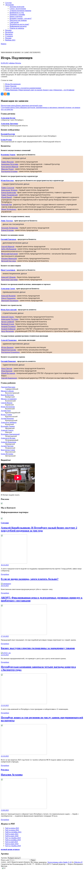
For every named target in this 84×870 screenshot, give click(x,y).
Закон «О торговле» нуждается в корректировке (23, 88)
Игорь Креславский (9, 310)
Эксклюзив (9, 5)
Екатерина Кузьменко (10, 352)
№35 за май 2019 (11, 842)
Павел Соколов (7, 187)
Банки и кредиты (16, 16)
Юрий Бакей (6, 197)
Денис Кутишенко (8, 209)
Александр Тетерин (9, 190)
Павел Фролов (7, 162)
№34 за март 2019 (11, 844)
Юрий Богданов (8, 373)
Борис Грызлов (10, 86)
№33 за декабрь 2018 (13, 846)
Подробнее (5, 574)
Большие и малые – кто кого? (21, 18)
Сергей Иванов (6, 403)
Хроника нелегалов (17, 7)
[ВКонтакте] (2, 94)
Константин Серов (8, 450)
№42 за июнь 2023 (12, 828)
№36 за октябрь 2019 (13, 840)
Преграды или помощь (18, 20)
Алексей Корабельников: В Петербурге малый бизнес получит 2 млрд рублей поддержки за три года (39, 529)
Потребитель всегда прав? (19, 24)
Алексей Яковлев (8, 296)
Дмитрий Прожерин (9, 300)
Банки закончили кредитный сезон (21, 105)
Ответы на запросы (17, 28)
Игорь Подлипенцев (13, 84)
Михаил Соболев (7, 391)
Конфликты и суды (17, 12)
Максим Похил (7, 169)
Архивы (4, 858)
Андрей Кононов (7, 418)
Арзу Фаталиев (7, 331)
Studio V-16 (67, 862)
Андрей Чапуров (7, 446)
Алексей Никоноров (8, 442)
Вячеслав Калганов (9, 253)
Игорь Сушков (6, 414)
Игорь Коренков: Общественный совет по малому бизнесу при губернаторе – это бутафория (39, 90)
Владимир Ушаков (8, 426)
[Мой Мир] (8, 94)
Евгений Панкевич (8, 361)
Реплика (8, 30)
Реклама (8, 38)
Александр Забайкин (9, 422)
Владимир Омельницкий (10, 434)
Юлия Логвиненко (8, 407)
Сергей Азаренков (9, 378)
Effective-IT (78, 862)
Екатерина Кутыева (9, 171)
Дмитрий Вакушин (8, 387)
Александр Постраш (9, 319)
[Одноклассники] (5, 94)
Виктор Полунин (7, 395)
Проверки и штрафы (17, 14)
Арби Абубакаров (8, 249)
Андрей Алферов (8, 329)
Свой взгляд (14, 22)
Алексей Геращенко (9, 340)
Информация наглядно (18, 26)
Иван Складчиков (8, 270)
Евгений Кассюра (8, 261)
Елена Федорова (7, 454)
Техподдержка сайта (55, 862)
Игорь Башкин (7, 347)
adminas (12, 63)
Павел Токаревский (9, 195)
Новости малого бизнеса (10, 46)
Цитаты (18, 63)
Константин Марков (9, 166)
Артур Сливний (7, 321)
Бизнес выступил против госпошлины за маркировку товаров (38, 648)
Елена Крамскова (8, 192)
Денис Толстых (7, 221)
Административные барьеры (20, 10)
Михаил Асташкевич (9, 399)
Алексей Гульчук (7, 430)
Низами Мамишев (9, 258)
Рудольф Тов (6, 204)
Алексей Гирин (7, 317)
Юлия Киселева (7, 180)
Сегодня (8, 3)
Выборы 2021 (10, 40)
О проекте (9, 36)
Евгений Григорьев (8, 239)
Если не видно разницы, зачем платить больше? (29, 579)
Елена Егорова (7, 230)
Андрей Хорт (6, 411)
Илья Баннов (6, 371)
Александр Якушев (8, 438)
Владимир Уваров (8, 155)
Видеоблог (9, 32)
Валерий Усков (7, 324)
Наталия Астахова (12, 774)
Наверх (3, 44)
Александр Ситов (8, 288)
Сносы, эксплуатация (18, 8)
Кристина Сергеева (9, 279)
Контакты (9, 34)
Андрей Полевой (8, 326)
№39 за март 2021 (11, 834)
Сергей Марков (7, 246)
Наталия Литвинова (9, 228)
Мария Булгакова (8, 350)
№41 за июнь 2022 (12, 830)
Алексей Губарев (8, 277)
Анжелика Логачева (9, 164)
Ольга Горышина (8, 298)
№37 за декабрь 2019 (13, 838)
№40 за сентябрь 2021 (13, 832)
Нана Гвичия (6, 368)
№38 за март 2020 (11, 836)
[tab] (42, 158)
